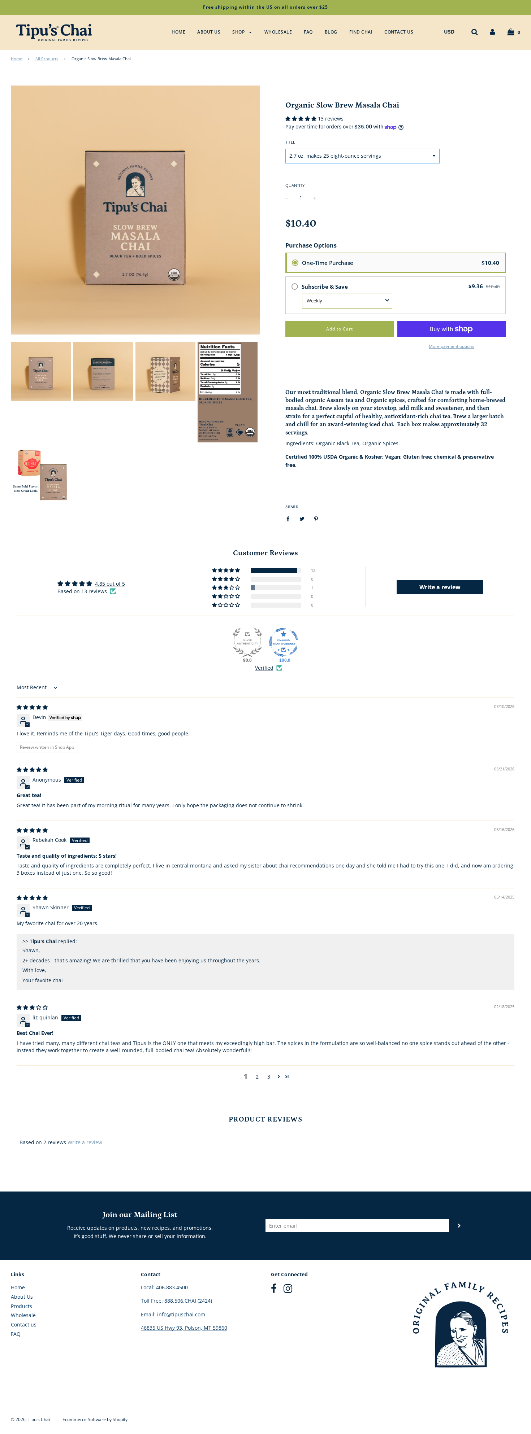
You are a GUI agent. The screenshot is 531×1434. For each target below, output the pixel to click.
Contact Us (398, 32)
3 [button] (268, 1076)
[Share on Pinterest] (316, 518)
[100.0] (283, 642)
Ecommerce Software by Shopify (95, 1419)
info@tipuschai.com (181, 1314)
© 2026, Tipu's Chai (30, 1419)
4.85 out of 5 (110, 583)
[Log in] (492, 31)
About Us (208, 32)
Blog (331, 32)
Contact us (23, 1324)
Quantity (295, 185)
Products (21, 1306)
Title (290, 142)
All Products (46, 58)
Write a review (85, 1142)
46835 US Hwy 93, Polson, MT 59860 (184, 1327)
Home (178, 32)
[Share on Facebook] (289, 518)
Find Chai (361, 32)
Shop (239, 32)
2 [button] (257, 1076)
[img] (32, 707)
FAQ (308, 32)
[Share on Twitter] (302, 518)
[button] (301, 118)
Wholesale (278, 32)
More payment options (451, 346)
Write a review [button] (440, 587)
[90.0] (247, 642)
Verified (264, 667)
